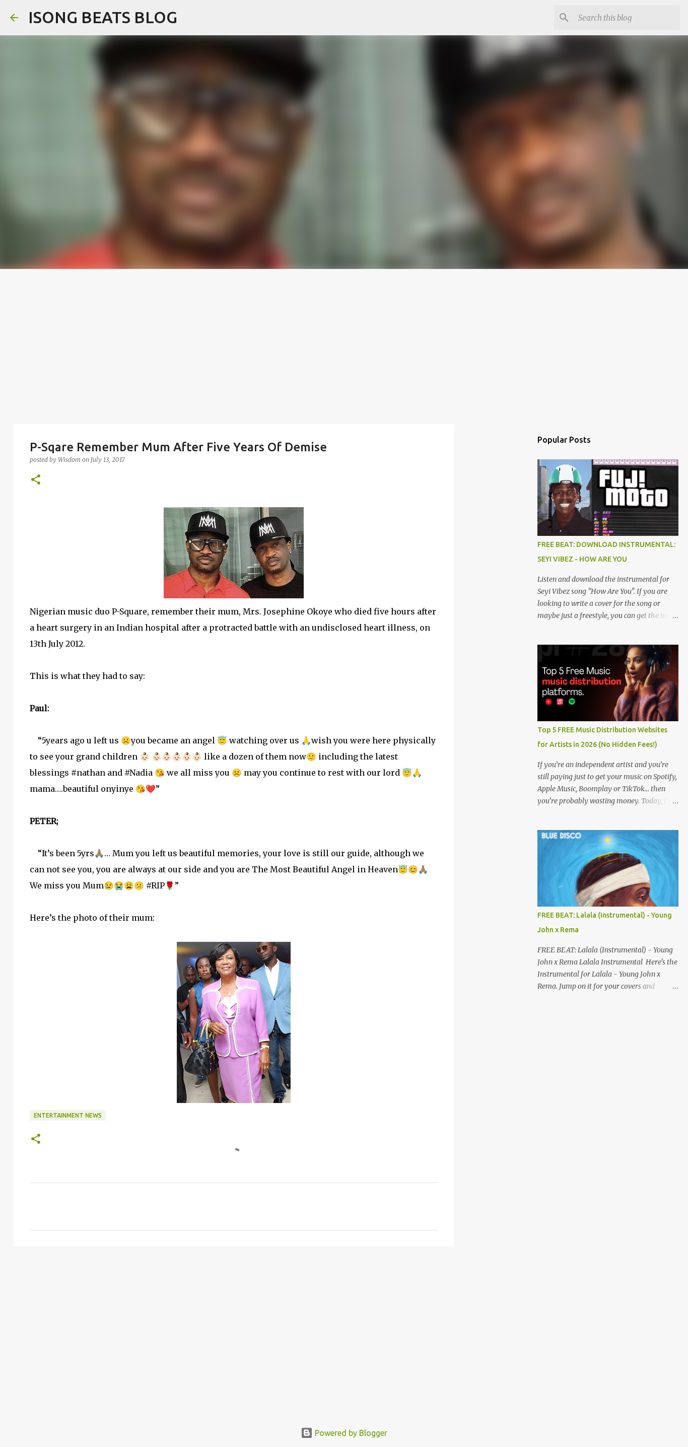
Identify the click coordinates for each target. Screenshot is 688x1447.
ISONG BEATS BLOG (102, 17)
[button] (36, 480)
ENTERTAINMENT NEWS (68, 1115)
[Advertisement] (344, 344)
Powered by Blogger (350, 1432)
